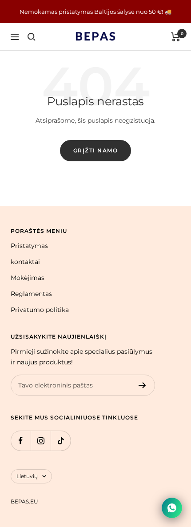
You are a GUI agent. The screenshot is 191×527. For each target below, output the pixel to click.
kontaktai (25, 262)
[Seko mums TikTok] (61, 441)
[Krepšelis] (175, 36)
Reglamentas (31, 294)
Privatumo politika (40, 310)
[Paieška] (32, 37)
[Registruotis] (142, 385)
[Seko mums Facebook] (21, 441)
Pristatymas (29, 246)
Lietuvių (27, 476)
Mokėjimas (27, 278)
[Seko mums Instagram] (41, 441)
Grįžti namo (95, 150)
